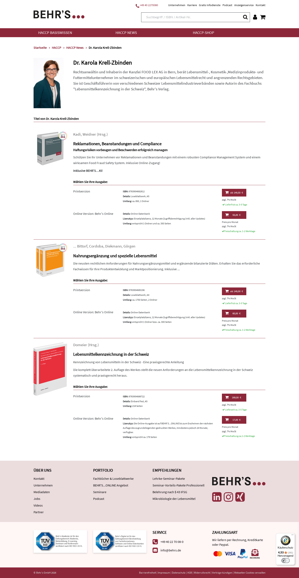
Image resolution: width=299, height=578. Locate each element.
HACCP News (126, 32)
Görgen (129, 246)
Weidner (89, 134)
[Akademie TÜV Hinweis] (120, 541)
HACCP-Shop (203, 32)
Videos (38, 505)
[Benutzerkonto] (255, 17)
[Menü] (292, 535)
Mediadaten (42, 492)
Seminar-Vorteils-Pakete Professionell (178, 485)
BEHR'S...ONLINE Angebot (110, 485)
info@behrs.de (170, 550)
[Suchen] (245, 17)
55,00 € (236, 215)
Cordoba (96, 246)
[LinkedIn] (217, 497)
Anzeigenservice (244, 5)
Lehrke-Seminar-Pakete (169, 478)
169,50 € (236, 397)
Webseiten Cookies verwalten (249, 572)
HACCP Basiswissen (55, 32)
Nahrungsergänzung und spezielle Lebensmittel (115, 255)
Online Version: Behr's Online (93, 214)
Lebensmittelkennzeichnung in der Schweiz (111, 354)
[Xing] (240, 497)
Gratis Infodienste (209, 5)
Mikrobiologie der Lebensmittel (174, 499)
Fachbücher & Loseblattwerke (113, 478)
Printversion (81, 191)
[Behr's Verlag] (59, 14)
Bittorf (82, 246)
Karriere (192, 5)
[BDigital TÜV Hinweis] (60, 541)
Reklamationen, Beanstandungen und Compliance (117, 143)
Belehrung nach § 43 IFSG (170, 492)
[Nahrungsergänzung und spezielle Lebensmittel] (50, 260)
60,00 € (236, 313)
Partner (39, 512)
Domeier (80, 344)
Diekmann (113, 246)
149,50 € (236, 192)
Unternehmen (176, 5)
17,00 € (236, 419)
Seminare (99, 492)
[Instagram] (228, 497)
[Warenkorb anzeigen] (262, 17)
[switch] (286, 560)
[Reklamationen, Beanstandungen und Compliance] (50, 148)
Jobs (37, 499)
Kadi (77, 134)
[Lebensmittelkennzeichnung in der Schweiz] (50, 368)
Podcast (227, 5)
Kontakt (260, 5)
